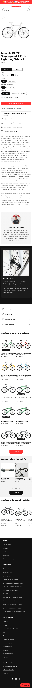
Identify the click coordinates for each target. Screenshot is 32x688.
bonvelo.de (17, 108)
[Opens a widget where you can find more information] (25, 685)
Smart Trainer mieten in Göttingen (12, 586)
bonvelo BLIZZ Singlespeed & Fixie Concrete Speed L (23, 443)
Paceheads (13, 685)
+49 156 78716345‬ (8, 669)
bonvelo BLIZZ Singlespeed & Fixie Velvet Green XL (23, 398)
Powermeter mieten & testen (11, 601)
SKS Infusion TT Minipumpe (5, 479)
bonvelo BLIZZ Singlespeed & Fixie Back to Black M (8, 398)
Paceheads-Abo (7, 569)
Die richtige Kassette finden (10, 590)
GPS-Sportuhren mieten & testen (12, 608)
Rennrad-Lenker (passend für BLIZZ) (20, 479)
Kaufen (17, 69)
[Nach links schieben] (12, 48)
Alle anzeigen (16, 451)
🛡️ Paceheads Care (10, 97)
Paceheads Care (7, 572)
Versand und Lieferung (9, 643)
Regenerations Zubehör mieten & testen (14, 611)
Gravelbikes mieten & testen (11, 594)
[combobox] (16, 10)
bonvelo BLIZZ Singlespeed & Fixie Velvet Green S (23, 420)
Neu (4, 81)
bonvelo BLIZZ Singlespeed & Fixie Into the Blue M (23, 376)
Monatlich (5, 93)
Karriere (5, 625)
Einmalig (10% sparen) (18, 93)
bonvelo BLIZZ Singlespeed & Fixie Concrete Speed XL (8, 443)
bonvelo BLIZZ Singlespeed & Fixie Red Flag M (23, 354)
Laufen (5, 551)
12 (3, 87)
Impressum (6, 657)
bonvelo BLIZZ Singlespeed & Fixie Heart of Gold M (8, 376)
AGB (4, 632)
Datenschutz (6, 635)
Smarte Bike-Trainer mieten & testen (13, 583)
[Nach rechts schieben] (19, 48)
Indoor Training (7, 544)
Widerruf (5, 650)
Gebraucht (13, 81)
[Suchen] (28, 10)
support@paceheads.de (10, 666)
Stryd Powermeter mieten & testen (12, 604)
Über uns (5, 621)
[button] (3, 6)
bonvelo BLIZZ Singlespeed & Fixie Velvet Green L (8, 420)
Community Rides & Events (10, 628)
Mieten (6, 69)
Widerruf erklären (8, 653)
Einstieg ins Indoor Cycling (10, 579)
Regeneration (6, 555)
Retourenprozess (7, 646)
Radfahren (6, 548)
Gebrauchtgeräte (8, 576)
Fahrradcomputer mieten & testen (12, 597)
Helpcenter (6, 673)
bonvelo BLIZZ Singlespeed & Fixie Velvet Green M (8, 354)
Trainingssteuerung (8, 559)
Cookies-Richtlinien (8, 639)
